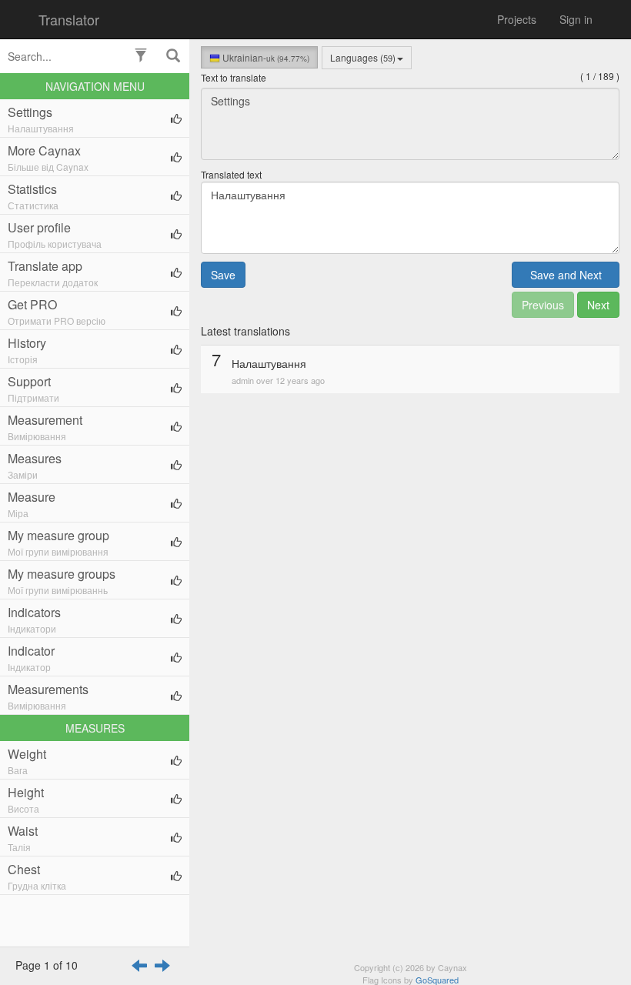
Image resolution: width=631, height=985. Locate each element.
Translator (68, 19)
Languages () (363, 57)
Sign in (576, 19)
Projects (516, 19)
